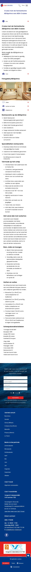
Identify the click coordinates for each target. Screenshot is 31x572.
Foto (7, 74)
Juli (6, 465)
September (8, 472)
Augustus (7, 469)
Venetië (7, 419)
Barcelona (7, 416)
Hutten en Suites (10, 106)
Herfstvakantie (9, 452)
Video (7, 102)
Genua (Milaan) (9, 422)
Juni (6, 462)
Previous (1, 89)
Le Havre (7, 436)
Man (11, 393)
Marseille (7, 429)
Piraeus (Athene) (9, 432)
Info (7, 21)
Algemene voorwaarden (11, 485)
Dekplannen (9, 110)
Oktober (7, 475)
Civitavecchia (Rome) (11, 426)
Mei (6, 459)
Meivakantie (8, 449)
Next (30, 89)
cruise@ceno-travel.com (14, 530)
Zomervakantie (9, 445)
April (6, 455)
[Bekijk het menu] (26, 6)
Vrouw (16, 393)
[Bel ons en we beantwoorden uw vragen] (20, 5)
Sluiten (13, 563)
